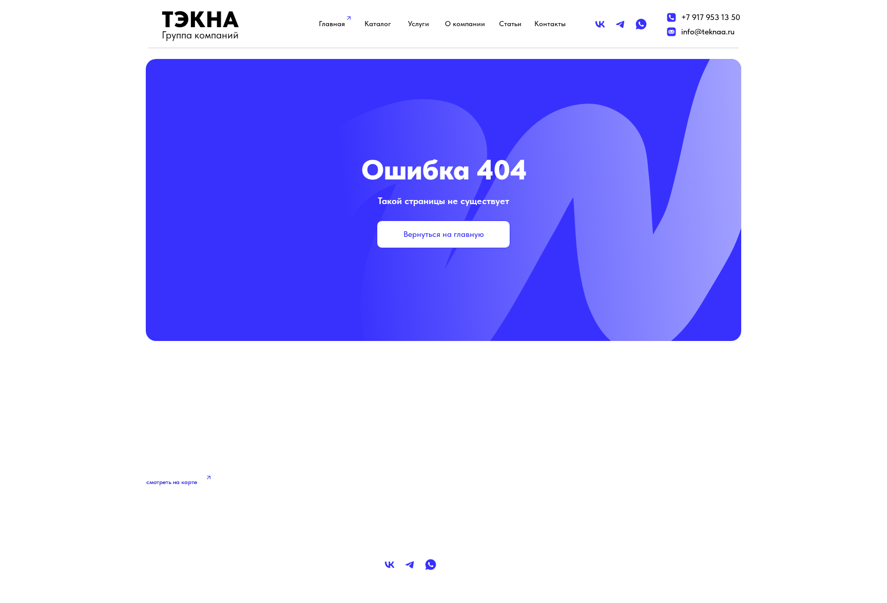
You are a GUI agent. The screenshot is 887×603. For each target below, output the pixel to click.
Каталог (377, 23)
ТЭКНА (200, 19)
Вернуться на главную (443, 234)
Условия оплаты (617, 508)
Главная (332, 23)
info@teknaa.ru (708, 31)
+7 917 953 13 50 (710, 17)
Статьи (510, 23)
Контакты (550, 23)
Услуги (418, 23)
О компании (465, 23)
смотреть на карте (171, 482)
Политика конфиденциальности (646, 465)
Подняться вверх (202, 558)
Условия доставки (621, 486)
